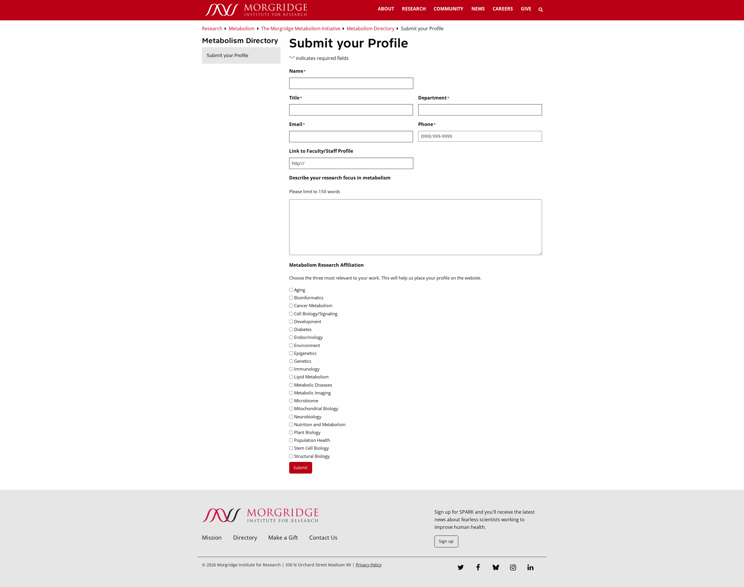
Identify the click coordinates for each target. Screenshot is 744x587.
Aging (299, 290)
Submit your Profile (227, 55)
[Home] (256, 10)
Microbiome (306, 400)
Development (307, 321)
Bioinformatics (308, 297)
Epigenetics (305, 353)
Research (414, 9)
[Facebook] (478, 568)
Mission (212, 537)
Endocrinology (308, 337)
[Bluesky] (496, 568)
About (386, 9)
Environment (307, 345)
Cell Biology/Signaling (315, 313)
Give (526, 9)
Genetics (302, 361)
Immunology (307, 369)
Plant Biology (307, 432)
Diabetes (303, 329)
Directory (245, 537)
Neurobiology (307, 416)
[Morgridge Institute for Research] (260, 529)
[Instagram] (513, 568)
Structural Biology (312, 456)
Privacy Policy (369, 565)
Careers (503, 9)
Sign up (446, 541)
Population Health (312, 440)
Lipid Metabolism (311, 377)
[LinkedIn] (531, 568)
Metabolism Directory (240, 40)
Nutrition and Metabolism (320, 424)
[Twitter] (461, 568)
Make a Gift (283, 537)
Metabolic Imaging (312, 393)
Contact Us (323, 537)
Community (448, 9)
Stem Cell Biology (311, 448)
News (478, 9)
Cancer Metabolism (313, 305)
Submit (300, 467)
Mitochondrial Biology (316, 408)
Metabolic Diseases (313, 385)
